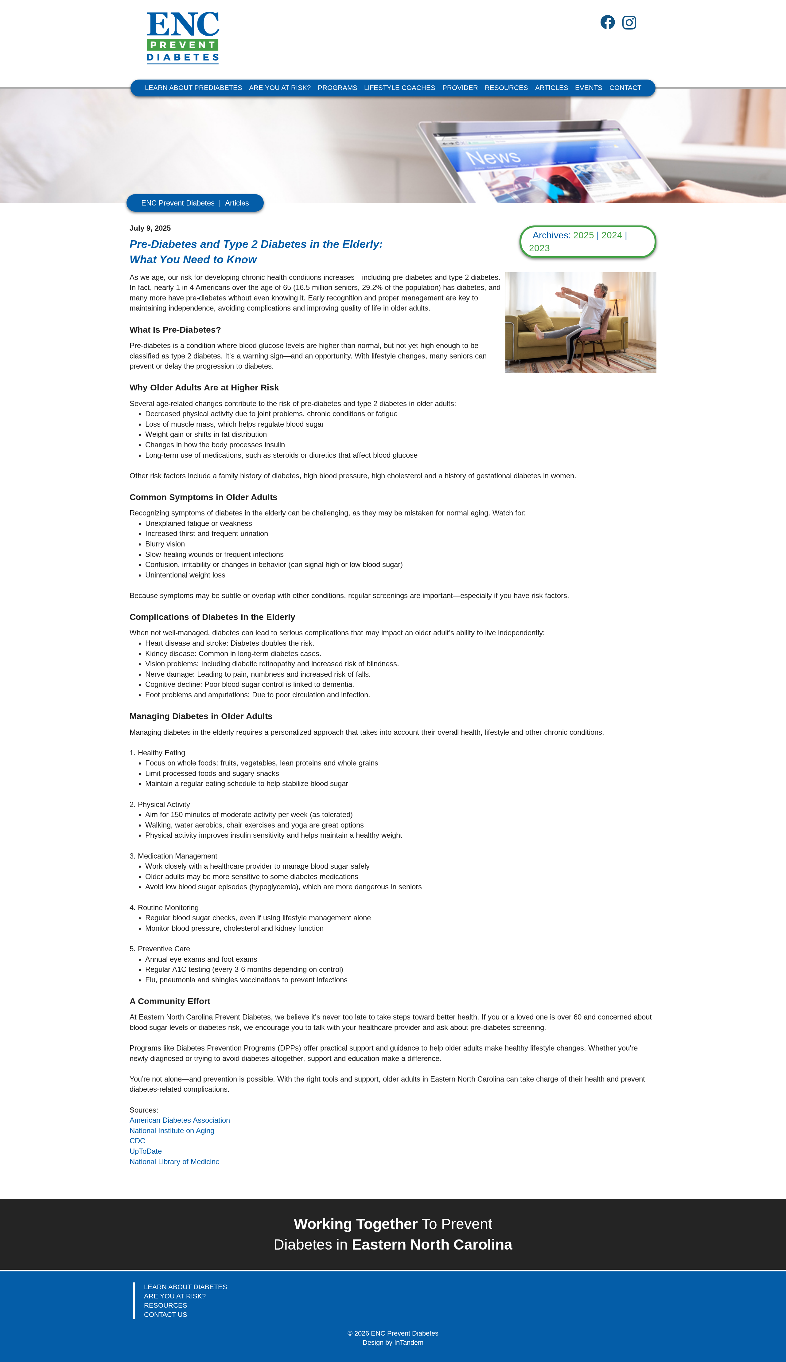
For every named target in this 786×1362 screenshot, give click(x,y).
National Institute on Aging (172, 1130)
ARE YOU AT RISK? (280, 88)
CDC (137, 1141)
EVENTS (588, 88)
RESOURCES (506, 88)
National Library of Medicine (175, 1161)
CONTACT (625, 88)
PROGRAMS (337, 88)
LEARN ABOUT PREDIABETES (193, 88)
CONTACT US (165, 1314)
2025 (583, 235)
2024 (611, 235)
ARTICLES (551, 88)
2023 (539, 248)
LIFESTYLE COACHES (399, 88)
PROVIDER (460, 88)
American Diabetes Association (180, 1120)
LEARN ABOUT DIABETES (185, 1287)
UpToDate (146, 1151)
